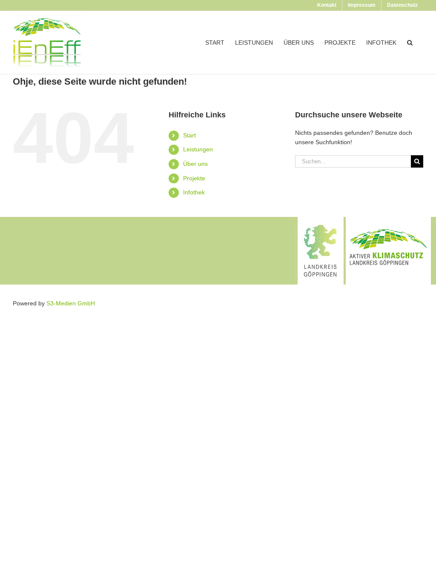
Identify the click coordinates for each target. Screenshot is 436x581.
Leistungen (198, 149)
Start (189, 135)
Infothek (194, 192)
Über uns (195, 163)
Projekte (194, 178)
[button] (410, 42)
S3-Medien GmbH (70, 303)
